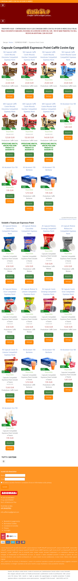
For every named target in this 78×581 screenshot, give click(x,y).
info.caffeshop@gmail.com (10, 512)
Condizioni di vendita (11, 526)
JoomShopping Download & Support (67, 219)
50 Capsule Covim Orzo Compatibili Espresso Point (68, 291)
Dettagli (9, 96)
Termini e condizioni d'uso (24, 483)
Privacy (6, 528)
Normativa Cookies (10, 523)
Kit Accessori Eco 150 (10, 167)
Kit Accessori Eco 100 (68, 104)
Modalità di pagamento (12, 521)
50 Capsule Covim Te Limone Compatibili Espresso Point (10, 352)
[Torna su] (74, 577)
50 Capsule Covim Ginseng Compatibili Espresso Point (48, 291)
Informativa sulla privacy (42, 483)
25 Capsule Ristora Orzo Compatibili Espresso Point (10, 291)
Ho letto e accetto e (26, 483)
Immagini (7, 530)
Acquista (10, 91)
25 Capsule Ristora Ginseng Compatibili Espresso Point (48, 228)
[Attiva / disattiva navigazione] (3, 5)
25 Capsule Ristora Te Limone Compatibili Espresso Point (29, 291)
